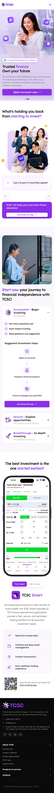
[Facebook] (5, 734)
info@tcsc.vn (11, 723)
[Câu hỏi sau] (48, 196)
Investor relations (10, 753)
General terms (8, 764)
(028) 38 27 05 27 (13, 719)
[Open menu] (50, 4)
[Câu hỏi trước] (6, 196)
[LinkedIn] (15, 734)
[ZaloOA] (20, 734)
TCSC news (7, 760)
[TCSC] (7, 5)
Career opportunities (11, 756)
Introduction (8, 749)
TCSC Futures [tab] (34, 584)
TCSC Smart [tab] (20, 584)
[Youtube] (10, 734)
